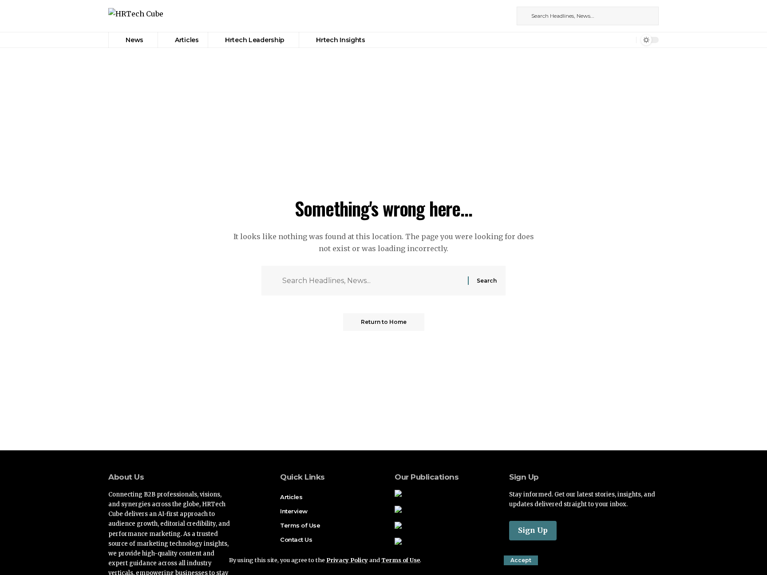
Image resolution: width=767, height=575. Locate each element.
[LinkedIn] (503, 16)
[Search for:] (372, 280)
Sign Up (533, 530)
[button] (521, 560)
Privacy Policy (347, 559)
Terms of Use (400, 559)
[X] (493, 16)
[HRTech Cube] (135, 16)
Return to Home (384, 322)
